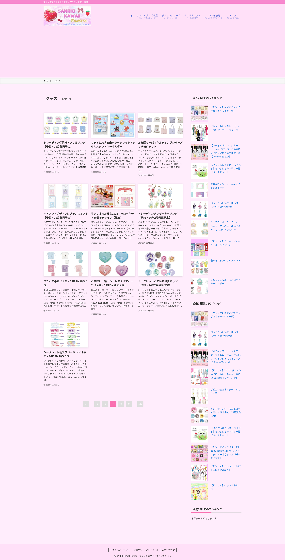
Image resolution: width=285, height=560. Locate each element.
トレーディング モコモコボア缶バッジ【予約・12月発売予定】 (225, 412)
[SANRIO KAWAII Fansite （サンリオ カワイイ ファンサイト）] (67, 16)
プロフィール (152, 549)
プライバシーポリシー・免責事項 (126, 549)
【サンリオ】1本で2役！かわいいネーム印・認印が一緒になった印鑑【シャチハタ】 (225, 374)
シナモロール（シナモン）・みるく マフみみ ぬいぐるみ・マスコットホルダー (225, 225)
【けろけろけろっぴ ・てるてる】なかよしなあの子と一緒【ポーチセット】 (225, 168)
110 (140, 403)
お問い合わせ (168, 549)
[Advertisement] (142, 53)
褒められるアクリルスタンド (225, 260)
